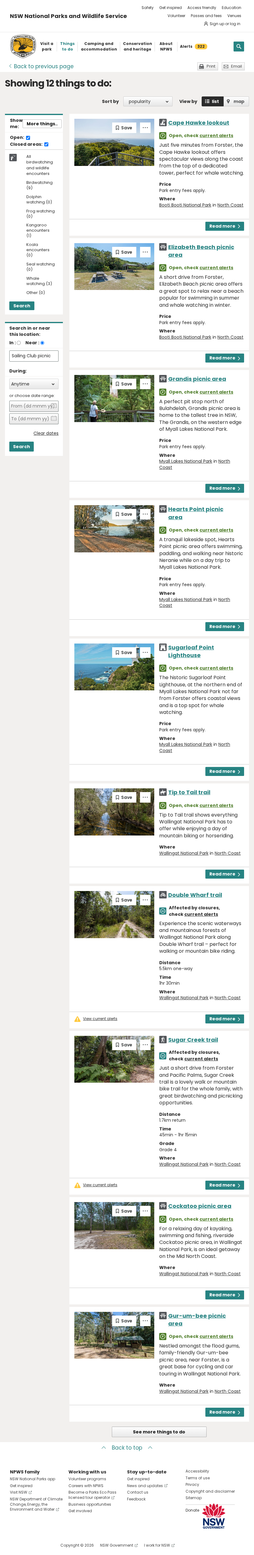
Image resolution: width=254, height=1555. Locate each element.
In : (12, 343)
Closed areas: (26, 144)
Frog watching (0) (40, 214)
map (239, 101)
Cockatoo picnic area (199, 1206)
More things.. (42, 124)
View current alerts (100, 1018)
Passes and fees (206, 15)
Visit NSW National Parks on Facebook (15, 1545)
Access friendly (201, 7)
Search (21, 306)
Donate (192, 1510)
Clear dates (46, 433)
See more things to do (159, 1432)
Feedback (136, 1499)
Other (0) (35, 293)
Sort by (110, 101)
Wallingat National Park (183, 853)
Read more (222, 226)
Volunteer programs (87, 1478)
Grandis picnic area (197, 379)
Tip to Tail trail (189, 792)
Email (236, 66)
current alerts (216, 135)
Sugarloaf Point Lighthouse (191, 651)
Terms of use (198, 1478)
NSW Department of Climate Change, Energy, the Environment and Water (36, 1504)
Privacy (192, 1484)
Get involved (80, 1510)
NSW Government (116, 1545)
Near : (32, 343)
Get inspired (170, 7)
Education (231, 7)
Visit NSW (18, 1492)
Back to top (127, 1447)
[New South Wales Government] (213, 1516)
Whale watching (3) (39, 281)
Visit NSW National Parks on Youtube (42, 1545)
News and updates (145, 1485)
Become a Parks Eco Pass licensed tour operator (92, 1495)
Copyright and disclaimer (210, 1491)
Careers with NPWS (85, 1485)
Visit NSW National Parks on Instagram (29, 1545)
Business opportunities (89, 1504)
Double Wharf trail (195, 895)
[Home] (23, 46)
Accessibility (197, 1471)
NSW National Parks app (32, 1478)
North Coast (230, 205)
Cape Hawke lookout (198, 123)
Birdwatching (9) (39, 185)
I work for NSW (157, 1545)
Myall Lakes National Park (185, 461)
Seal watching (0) (40, 267)
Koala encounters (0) (38, 250)
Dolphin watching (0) (39, 199)
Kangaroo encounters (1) (38, 230)
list (215, 101)
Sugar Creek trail (193, 1040)
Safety (148, 7)
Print (211, 66)
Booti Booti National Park (185, 205)
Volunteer (176, 15)
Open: (17, 137)
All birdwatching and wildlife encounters (39, 165)
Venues (234, 15)
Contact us (137, 1492)
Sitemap (194, 1497)
